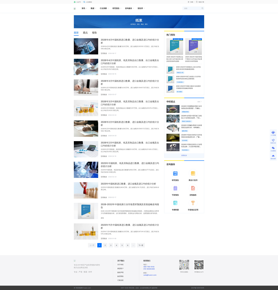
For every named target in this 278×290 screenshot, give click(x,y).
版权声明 (120, 272)
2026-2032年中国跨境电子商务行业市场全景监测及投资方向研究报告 (193, 59)
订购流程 (120, 280)
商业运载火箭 (178, 39)
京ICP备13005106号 (197, 288)
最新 (76, 32)
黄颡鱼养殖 (185, 112)
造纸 (102, 218)
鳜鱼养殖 (184, 131)
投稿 (191, 2)
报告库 (140, 8)
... (133, 245)
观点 (85, 32)
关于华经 (120, 264)
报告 (94, 32)
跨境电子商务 (197, 39)
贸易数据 (104, 53)
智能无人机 (180, 72)
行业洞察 (103, 8)
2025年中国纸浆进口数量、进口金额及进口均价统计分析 (128, 183)
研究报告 (116, 8)
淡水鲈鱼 (184, 140)
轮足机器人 (185, 150)
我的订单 (201, 2)
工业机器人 (180, 82)
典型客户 (120, 268)
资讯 (83, 8)
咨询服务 (128, 8)
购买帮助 (120, 276)
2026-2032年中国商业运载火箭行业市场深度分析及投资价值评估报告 (174, 59)
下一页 (141, 245)
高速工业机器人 (186, 121)
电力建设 (179, 91)
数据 (92, 8)
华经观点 (170, 101)
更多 (199, 101)
